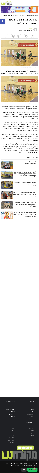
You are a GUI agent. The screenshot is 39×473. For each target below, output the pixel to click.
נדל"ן (32, 433)
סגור (24, 470)
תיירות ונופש (11, 437)
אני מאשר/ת (32, 470)
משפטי (32, 430)
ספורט (32, 435)
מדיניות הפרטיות (16, 465)
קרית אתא (26, 15)
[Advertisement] (19, 306)
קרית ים (12, 416)
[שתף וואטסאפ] (19, 36)
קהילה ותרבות (11, 433)
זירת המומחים (30, 414)
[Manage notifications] (34, 468)
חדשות (32, 416)
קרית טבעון (11, 414)
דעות (33, 411)
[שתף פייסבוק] (6, 36)
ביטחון (32, 407)
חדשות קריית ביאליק (9, 407)
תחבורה (12, 435)
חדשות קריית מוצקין (9, 409)
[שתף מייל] (13, 36)
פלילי (13, 428)
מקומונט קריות (34, 15)
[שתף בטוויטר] (26, 36)
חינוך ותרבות (31, 428)
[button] (2, 21)
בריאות (32, 409)
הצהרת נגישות (30, 419)
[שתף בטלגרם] (32, 36)
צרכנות (12, 430)
